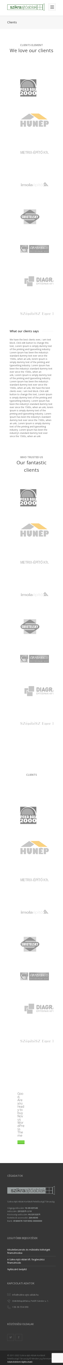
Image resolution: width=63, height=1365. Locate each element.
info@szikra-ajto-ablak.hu (25, 1294)
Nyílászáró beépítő (17, 1269)
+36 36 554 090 (20, 1306)
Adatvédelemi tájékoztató (19, 1361)
